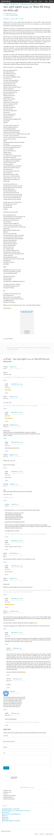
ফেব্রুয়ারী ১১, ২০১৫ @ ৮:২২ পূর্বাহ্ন (16, 426)
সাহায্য (40, 1)
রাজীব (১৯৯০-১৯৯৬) (14, 396)
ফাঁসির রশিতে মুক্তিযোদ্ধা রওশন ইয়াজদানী (11, 821)
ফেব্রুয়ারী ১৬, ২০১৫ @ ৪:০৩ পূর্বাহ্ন (19, 650)
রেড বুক (35, 1)
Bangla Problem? (49, 834)
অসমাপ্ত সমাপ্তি (6, 812)
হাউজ (31, 1)
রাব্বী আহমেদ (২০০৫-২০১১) (15, 4)
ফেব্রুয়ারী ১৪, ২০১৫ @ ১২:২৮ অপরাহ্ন (17, 414)
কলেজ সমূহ (11, 15)
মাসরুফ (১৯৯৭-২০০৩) (14, 611)
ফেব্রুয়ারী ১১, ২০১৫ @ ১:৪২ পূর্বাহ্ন (16, 368)
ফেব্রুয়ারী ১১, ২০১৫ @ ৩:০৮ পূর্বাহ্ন (16, 398)
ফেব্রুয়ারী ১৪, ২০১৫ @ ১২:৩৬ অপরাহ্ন (17, 542)
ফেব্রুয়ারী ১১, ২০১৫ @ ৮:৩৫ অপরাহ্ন (16, 486)
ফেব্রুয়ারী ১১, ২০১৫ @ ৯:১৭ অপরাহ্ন (16, 555)
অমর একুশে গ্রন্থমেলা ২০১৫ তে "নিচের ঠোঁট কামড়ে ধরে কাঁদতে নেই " (16, 810)
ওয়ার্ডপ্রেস (36, 834)
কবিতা (7, 15)
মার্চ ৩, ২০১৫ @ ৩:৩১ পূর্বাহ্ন (15, 693)
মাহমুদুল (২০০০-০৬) (14, 455)
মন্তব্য (4, 753)
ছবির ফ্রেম (5, 816)
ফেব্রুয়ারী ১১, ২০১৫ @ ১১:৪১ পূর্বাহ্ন (16, 456)
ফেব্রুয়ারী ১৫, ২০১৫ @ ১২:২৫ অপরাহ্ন (16, 613)
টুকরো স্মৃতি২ (6, 819)
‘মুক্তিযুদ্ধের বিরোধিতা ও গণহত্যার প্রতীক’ (11, 809)
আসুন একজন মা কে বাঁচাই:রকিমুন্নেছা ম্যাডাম (12, 814)
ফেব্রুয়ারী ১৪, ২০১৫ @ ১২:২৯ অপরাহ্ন (17, 444)
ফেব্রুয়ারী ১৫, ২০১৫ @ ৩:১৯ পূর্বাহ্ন (17, 567)
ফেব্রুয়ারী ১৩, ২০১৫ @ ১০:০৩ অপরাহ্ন (16, 580)
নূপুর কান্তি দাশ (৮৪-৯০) (14, 425)
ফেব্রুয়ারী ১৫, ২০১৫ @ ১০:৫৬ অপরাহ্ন (17, 634)
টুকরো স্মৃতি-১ (6, 817)
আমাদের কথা (41, 834)
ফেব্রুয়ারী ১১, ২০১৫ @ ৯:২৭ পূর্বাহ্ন (17, 386)
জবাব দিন (5, 380)
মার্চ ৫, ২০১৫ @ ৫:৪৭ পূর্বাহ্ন (16, 715)
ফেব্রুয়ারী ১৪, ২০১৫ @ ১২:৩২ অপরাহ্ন (17, 473)
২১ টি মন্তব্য (22, 18)
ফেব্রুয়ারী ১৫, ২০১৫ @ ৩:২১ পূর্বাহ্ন (17, 600)
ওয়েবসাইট (5, 747)
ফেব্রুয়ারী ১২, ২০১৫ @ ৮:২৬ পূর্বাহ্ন (17, 506)
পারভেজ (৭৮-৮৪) (13, 367)
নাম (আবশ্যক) (5, 735)
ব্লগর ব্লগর (16, 15)
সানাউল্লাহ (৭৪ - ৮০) (13, 484)
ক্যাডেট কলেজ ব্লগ (6, 1)
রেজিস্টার (51, 1)
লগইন (46, 1)
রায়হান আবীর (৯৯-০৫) (14, 553)
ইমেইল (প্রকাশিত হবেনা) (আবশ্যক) (9, 741)
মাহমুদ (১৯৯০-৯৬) (13, 578)
